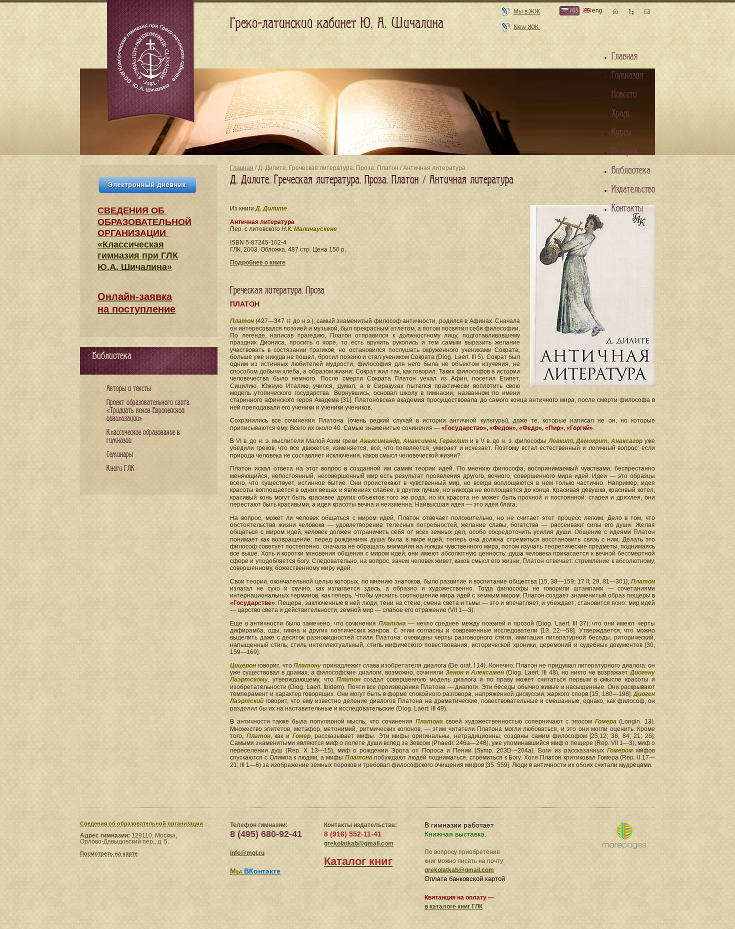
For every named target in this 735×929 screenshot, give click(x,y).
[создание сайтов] (624, 836)
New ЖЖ (527, 27)
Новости (624, 94)
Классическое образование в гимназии (143, 436)
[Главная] (151, 62)
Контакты (627, 208)
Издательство (633, 189)
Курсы (622, 132)
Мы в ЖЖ (527, 11)
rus (573, 10)
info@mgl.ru (247, 853)
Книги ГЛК (120, 468)
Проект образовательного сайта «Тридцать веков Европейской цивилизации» (148, 410)
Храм (621, 113)
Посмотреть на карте (109, 853)
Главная (242, 168)
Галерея (624, 151)
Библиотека (631, 170)
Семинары (119, 454)
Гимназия (627, 75)
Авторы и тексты (128, 388)
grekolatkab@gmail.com (359, 843)
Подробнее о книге (258, 262)
